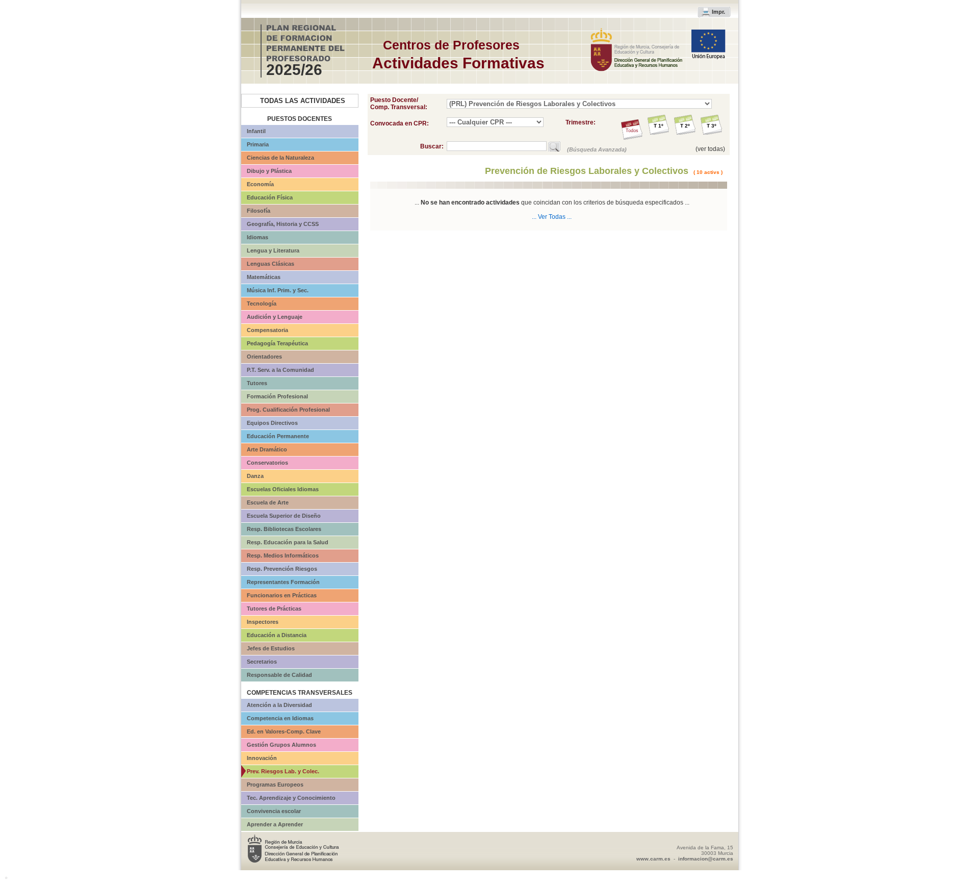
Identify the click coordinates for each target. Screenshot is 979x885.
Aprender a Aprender (275, 824)
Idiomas (257, 237)
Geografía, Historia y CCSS (283, 224)
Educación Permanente (278, 436)
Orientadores (264, 356)
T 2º (685, 126)
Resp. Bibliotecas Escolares (284, 529)
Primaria (258, 144)
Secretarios (262, 662)
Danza (255, 476)
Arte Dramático (267, 449)
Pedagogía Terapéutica (277, 343)
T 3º (711, 126)
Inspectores (262, 622)
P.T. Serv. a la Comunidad (280, 370)
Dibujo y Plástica (269, 171)
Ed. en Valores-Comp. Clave (284, 731)
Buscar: (433, 146)
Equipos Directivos (272, 423)
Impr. (718, 12)
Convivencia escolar (274, 811)
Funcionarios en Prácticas (282, 595)
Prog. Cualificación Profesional (288, 410)
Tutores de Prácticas (274, 608)
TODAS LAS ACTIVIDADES (302, 101)
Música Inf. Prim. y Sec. (277, 290)
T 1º (658, 126)
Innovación (262, 758)
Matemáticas (263, 277)
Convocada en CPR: (399, 123)
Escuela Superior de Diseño (284, 516)
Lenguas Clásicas (270, 264)
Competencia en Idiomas (280, 718)
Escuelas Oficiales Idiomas (283, 489)
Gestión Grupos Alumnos (281, 745)
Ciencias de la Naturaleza (280, 158)
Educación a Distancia (276, 635)
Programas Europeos (275, 784)
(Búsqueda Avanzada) (597, 149)
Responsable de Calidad (279, 675)
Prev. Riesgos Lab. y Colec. (283, 771)
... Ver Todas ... (552, 216)
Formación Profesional (277, 396)
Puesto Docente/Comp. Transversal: (398, 103)
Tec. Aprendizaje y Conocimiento (291, 798)
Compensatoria (267, 330)
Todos (632, 130)
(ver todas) (710, 149)
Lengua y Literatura (273, 250)
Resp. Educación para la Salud (287, 542)
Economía (260, 184)
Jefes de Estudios (271, 648)
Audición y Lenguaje (274, 317)
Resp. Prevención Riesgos (282, 569)
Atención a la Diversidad (279, 705)
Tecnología (261, 303)
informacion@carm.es (705, 859)
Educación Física (270, 197)
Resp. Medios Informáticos (283, 555)
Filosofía (258, 211)
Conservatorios (267, 463)
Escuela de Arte (268, 502)
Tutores (257, 383)
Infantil (256, 131)
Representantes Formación (283, 582)
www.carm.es (653, 859)
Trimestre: (580, 122)
